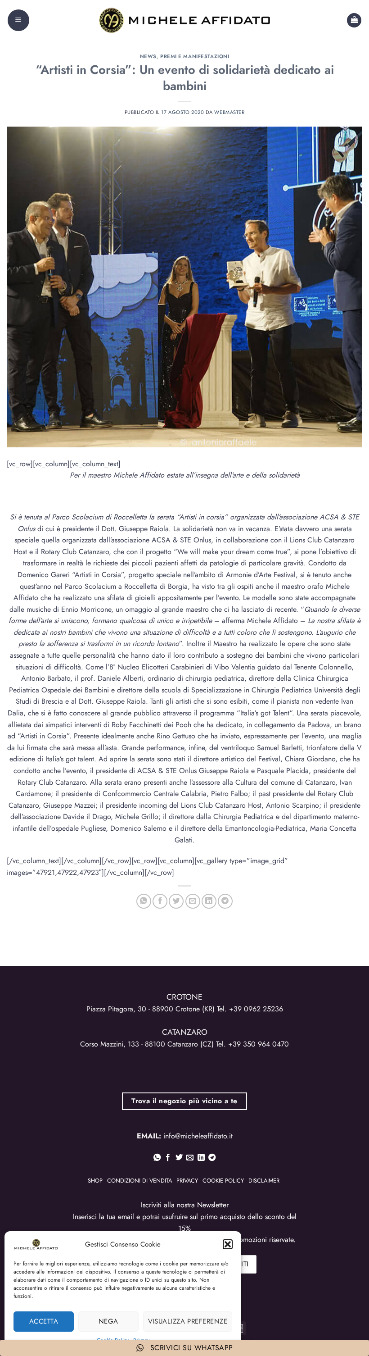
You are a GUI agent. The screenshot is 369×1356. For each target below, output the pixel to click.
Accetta (43, 1321)
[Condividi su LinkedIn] (209, 901)
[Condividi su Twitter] (176, 901)
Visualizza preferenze (187, 1321)
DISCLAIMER (263, 1180)
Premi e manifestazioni (194, 56)
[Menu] (18, 20)
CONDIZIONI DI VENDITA (139, 1180)
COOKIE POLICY (223, 1180)
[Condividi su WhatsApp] (143, 901)
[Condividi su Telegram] (225, 901)
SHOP (95, 1180)
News (148, 56)
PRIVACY (187, 1180)
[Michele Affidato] (184, 20)
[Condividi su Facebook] (160, 901)
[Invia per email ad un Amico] (192, 901)
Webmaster (229, 112)
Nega (108, 1321)
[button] (227, 1244)
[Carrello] (354, 20)
